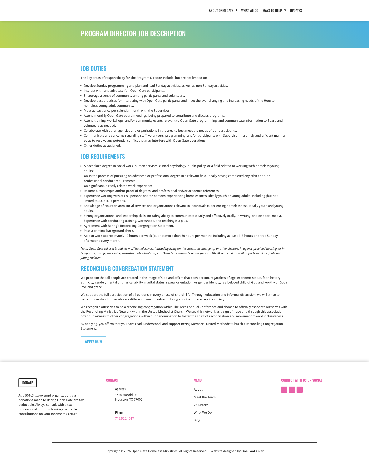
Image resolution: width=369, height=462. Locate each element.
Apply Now (93, 341)
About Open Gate (221, 10)
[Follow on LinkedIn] (292, 390)
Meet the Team (205, 397)
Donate (27, 382)
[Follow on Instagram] (300, 390)
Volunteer (201, 405)
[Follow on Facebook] (284, 390)
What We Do (249, 10)
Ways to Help (272, 10)
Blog (197, 420)
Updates (296, 10)
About (198, 389)
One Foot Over (252, 451)
